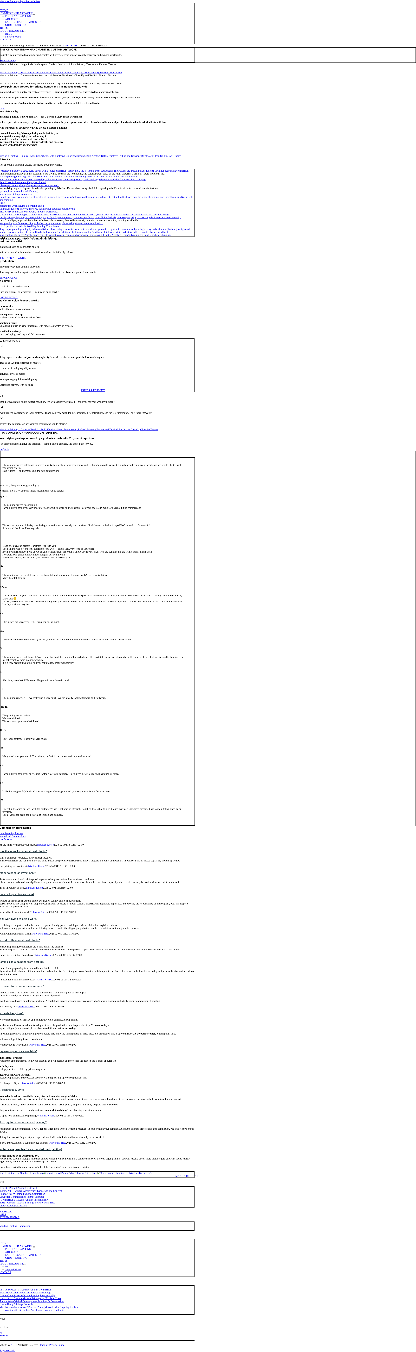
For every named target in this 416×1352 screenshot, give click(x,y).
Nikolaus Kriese (69, 45)
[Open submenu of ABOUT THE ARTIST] (24, 31)
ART (13, 1345)
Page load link (7, 1350)
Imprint (43, 1345)
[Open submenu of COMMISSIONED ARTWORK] (34, 14)
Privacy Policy (56, 1345)
